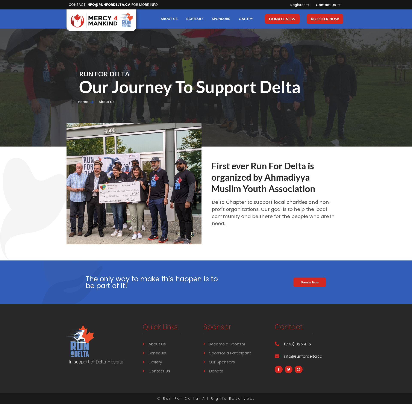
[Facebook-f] (278, 369)
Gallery (246, 18)
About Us (169, 18)
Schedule (194, 18)
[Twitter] (288, 369)
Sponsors (221, 18)
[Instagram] (298, 369)
